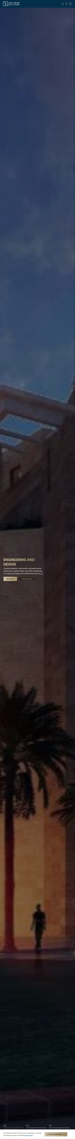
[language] (66, 4)
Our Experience (27, 579)
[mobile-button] (70, 4)
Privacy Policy (29, 1135)
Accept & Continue (54, 1134)
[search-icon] (63, 4)
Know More (10, 579)
